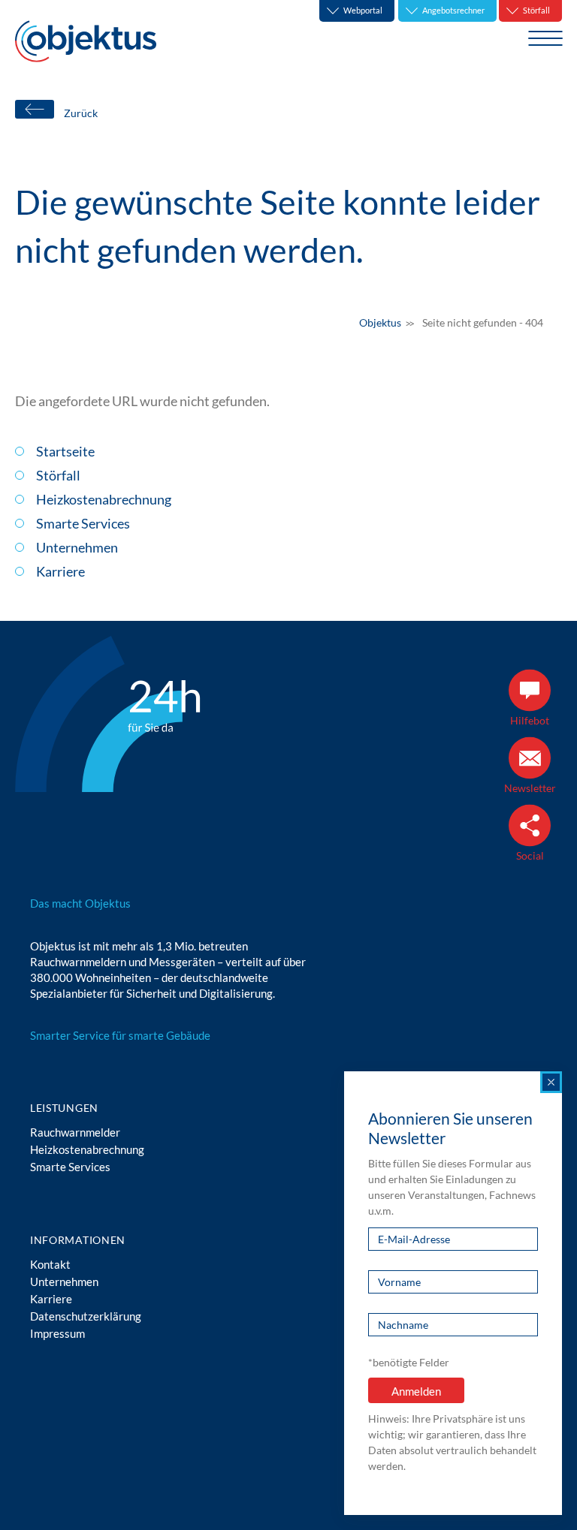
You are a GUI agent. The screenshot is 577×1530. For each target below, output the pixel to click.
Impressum (57, 1333)
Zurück (81, 113)
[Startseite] (85, 41)
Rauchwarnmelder (75, 1132)
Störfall (58, 475)
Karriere (60, 571)
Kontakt (50, 1264)
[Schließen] (551, 1082)
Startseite (65, 451)
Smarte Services (83, 523)
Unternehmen (77, 547)
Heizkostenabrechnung (103, 499)
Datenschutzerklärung (85, 1316)
